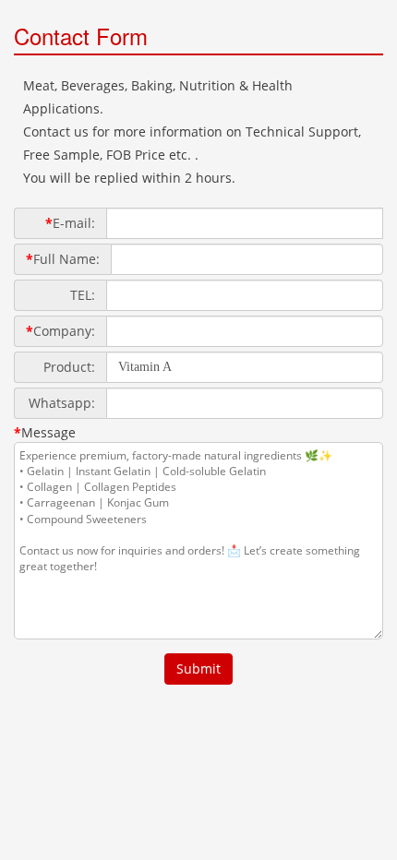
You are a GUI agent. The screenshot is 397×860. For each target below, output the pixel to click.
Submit (198, 668)
